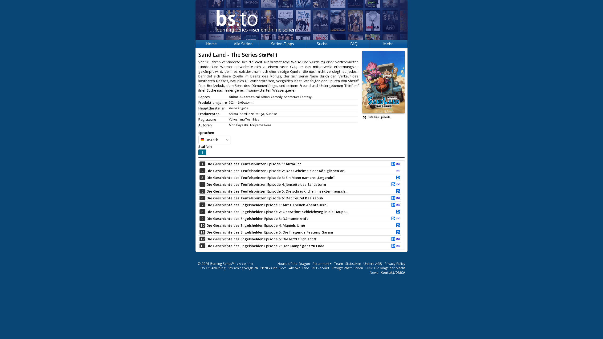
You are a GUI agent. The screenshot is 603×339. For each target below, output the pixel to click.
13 (202, 245)
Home (211, 43)
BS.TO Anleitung (213, 268)
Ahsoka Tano (299, 268)
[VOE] (393, 164)
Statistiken (353, 263)
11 (202, 232)
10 (202, 225)
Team (338, 263)
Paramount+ (322, 263)
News (374, 272)
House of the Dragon (293, 263)
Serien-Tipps (282, 43)
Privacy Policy (394, 263)
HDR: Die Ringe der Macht (385, 268)
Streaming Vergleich (243, 268)
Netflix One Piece (273, 268)
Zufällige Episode (379, 117)
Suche (322, 43)
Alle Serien (243, 43)
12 (202, 239)
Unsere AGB (372, 263)
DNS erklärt (320, 268)
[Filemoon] (398, 164)
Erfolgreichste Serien (347, 268)
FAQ (353, 43)
